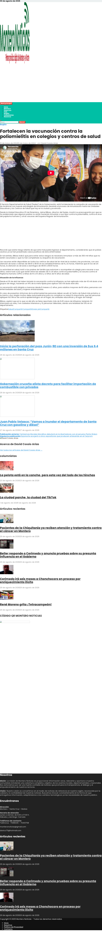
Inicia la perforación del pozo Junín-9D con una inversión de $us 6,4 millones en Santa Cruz (49, 347)
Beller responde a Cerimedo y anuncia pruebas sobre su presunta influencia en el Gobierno (48, 555)
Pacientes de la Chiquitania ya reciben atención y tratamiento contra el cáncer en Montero (51, 529)
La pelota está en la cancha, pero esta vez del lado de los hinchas (47, 475)
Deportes (7, 110)
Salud (10, 309)
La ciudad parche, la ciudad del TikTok (28, 497)
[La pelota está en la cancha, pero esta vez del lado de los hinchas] (6, 469)
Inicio (6, 107)
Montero (7, 109)
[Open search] (1, 120)
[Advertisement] (51, 88)
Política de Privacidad (13, 927)
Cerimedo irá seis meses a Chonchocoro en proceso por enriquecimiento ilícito (40, 580)
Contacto (8, 929)
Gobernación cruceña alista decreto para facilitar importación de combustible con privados (48, 385)
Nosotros (7, 117)
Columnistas (9, 115)
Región (6, 113)
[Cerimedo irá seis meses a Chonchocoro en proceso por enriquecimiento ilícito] (6, 573)
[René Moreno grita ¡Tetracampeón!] (6, 599)
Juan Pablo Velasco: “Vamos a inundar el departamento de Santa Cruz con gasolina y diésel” (48, 423)
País (5, 112)
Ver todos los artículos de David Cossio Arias (21, 450)
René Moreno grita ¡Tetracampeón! (26, 604)
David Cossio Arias (49, 143)
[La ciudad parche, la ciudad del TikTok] (6, 492)
